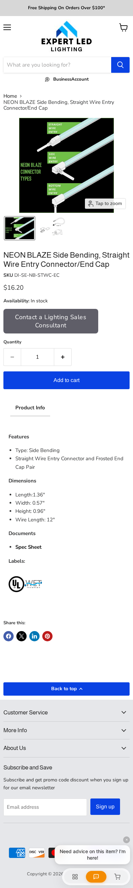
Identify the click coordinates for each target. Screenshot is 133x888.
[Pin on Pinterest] (47, 636)
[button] (19, 228)
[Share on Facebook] (8, 636)
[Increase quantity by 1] (63, 357)
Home (10, 96)
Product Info (30, 407)
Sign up (105, 806)
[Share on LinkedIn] (34, 636)
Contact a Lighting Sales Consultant (50, 321)
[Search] (120, 65)
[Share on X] (21, 636)
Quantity (12, 342)
